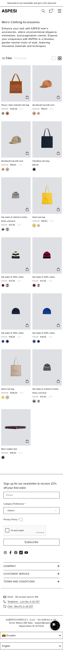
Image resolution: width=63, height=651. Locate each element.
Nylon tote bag (38, 217)
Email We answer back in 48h (23, 597)
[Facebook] (10, 552)
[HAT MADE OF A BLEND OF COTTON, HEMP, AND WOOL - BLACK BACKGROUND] (47, 367)
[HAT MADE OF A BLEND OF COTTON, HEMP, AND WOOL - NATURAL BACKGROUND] (16, 195)
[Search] (43, 11)
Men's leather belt (9, 449)
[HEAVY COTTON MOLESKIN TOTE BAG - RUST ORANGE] (16, 83)
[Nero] (3, 113)
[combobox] (31, 635)
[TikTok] (21, 552)
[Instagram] (5, 552)
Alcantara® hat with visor (43, 105)
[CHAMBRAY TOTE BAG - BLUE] (47, 139)
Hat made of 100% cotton (12, 277)
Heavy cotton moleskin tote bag (15, 105)
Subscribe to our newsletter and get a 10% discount (31, 3)
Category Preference (15, 504)
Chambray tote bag (40, 161)
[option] (31, 3)
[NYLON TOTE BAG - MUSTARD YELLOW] (47, 195)
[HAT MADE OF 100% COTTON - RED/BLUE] (47, 255)
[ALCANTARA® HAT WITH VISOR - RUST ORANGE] (47, 83)
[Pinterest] (16, 552)
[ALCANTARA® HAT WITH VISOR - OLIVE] (16, 139)
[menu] (59, 11)
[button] (53, 58)
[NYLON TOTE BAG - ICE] (16, 367)
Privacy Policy (11, 519)
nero (3, 113)
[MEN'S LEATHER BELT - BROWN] (16, 427)
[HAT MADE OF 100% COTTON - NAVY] (16, 311)
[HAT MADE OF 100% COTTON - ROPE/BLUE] (16, 255)
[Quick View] (27, 97)
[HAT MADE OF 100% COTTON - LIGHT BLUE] (47, 311)
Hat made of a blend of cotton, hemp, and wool (14, 219)
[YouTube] (26, 552)
